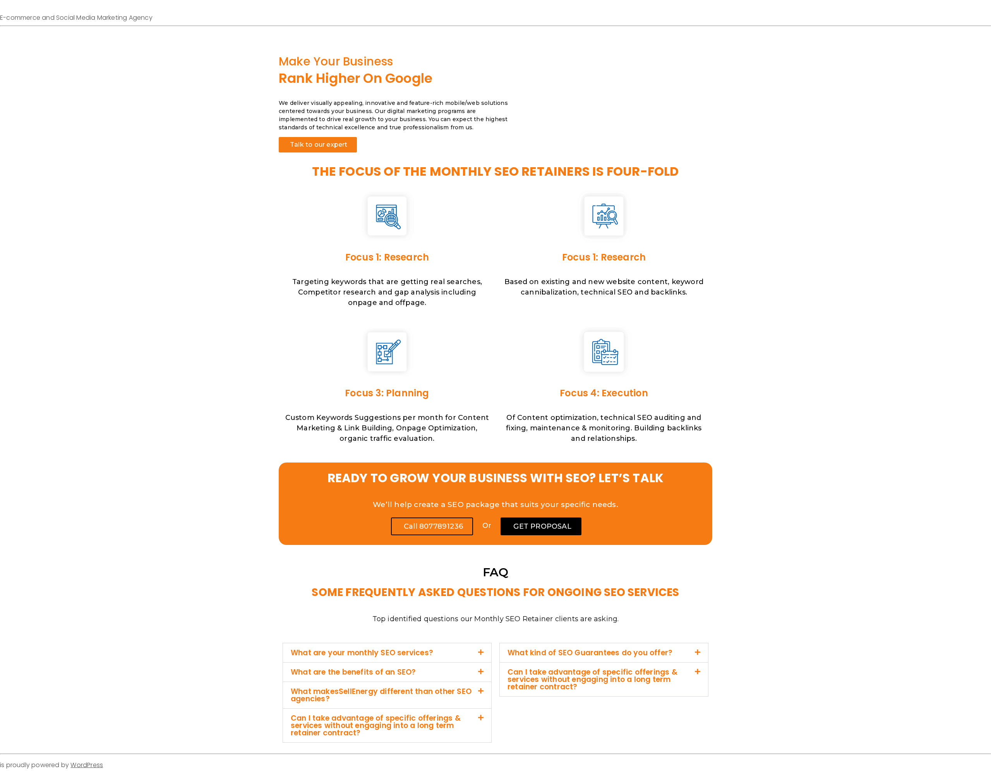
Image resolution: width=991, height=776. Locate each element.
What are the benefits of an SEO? (353, 672)
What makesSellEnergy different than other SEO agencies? (381, 695)
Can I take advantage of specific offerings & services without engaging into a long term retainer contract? (376, 725)
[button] (387, 652)
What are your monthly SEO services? (362, 653)
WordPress (86, 765)
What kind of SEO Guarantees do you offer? (590, 653)
